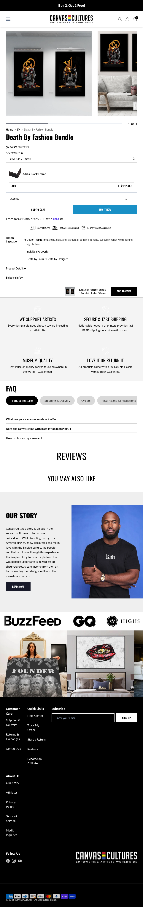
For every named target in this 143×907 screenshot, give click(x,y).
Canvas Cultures (23, 899)
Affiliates (12, 792)
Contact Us (13, 748)
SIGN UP (126, 718)
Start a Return (36, 739)
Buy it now (105, 209)
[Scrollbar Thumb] (27, 123)
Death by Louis (35, 259)
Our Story (12, 782)
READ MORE (18, 586)
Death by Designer (57, 259)
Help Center (35, 715)
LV (18, 129)
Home (9, 129)
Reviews (32, 749)
